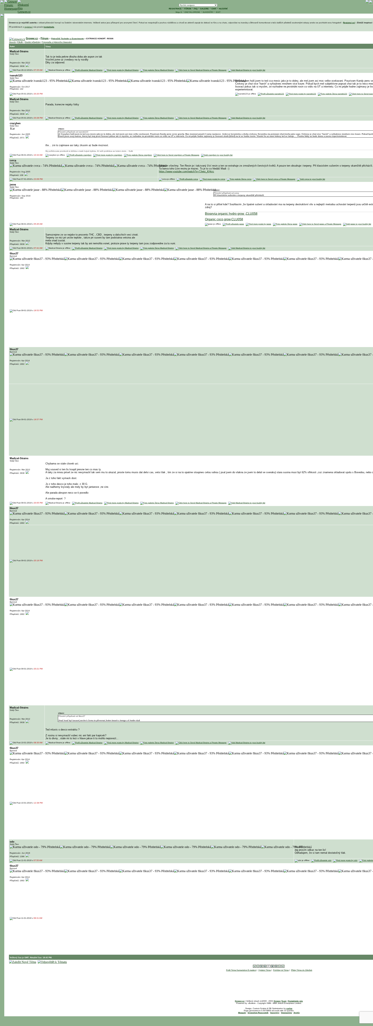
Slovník (12, 42)
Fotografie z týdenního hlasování (57, 42)
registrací (28, 27)
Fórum (45, 38)
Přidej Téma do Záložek (301, 970)
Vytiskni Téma (264, 970)
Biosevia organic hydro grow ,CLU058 (231, 213)
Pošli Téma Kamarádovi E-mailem (241, 970)
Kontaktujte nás (295, 1001)
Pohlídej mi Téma (281, 970)
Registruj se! (349, 23)
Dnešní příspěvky (32, 42)
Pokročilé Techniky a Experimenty (67, 39)
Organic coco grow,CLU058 (224, 219)
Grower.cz (32, 38)
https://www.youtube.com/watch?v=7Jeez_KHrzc (186, 171)
